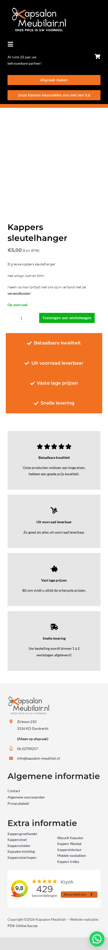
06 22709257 (27, 748)
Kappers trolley (68, 862)
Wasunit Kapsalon (70, 838)
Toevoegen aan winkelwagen (66, 317)
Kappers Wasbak (69, 844)
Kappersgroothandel (22, 834)
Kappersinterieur (69, 850)
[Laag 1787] (37, 9)
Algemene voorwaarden (26, 797)
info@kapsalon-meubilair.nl (38, 758)
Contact (14, 791)
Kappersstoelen (19, 846)
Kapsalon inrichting (21, 851)
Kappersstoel (17, 840)
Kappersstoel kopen (22, 858)
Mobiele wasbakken (71, 856)
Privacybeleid (18, 803)
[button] (96, 938)
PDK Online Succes (23, 925)
